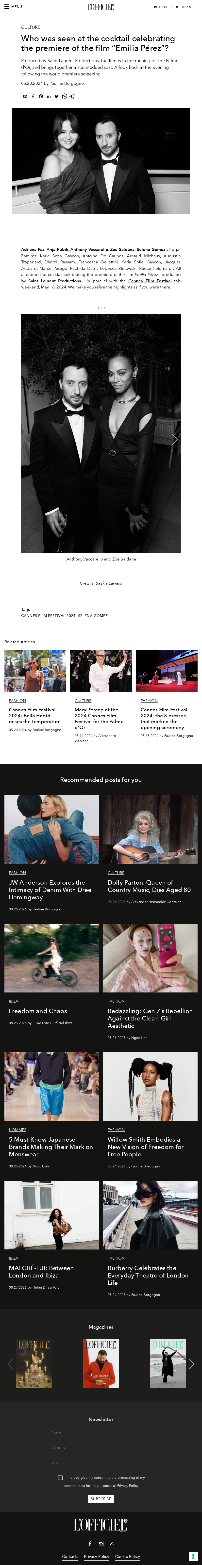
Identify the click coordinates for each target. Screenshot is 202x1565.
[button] (175, 439)
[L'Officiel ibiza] (101, 7)
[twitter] (57, 97)
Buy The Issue (166, 7)
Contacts (70, 1556)
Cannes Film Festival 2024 (48, 616)
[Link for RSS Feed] (111, 1544)
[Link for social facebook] (90, 1544)
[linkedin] (49, 97)
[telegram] (72, 97)
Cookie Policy (127, 1556)
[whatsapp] (64, 97)
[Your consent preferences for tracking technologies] (193, 1556)
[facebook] (33, 97)
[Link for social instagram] (101, 1544)
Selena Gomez (151, 249)
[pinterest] (41, 97)
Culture (30, 27)
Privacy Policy (127, 1486)
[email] (25, 97)
